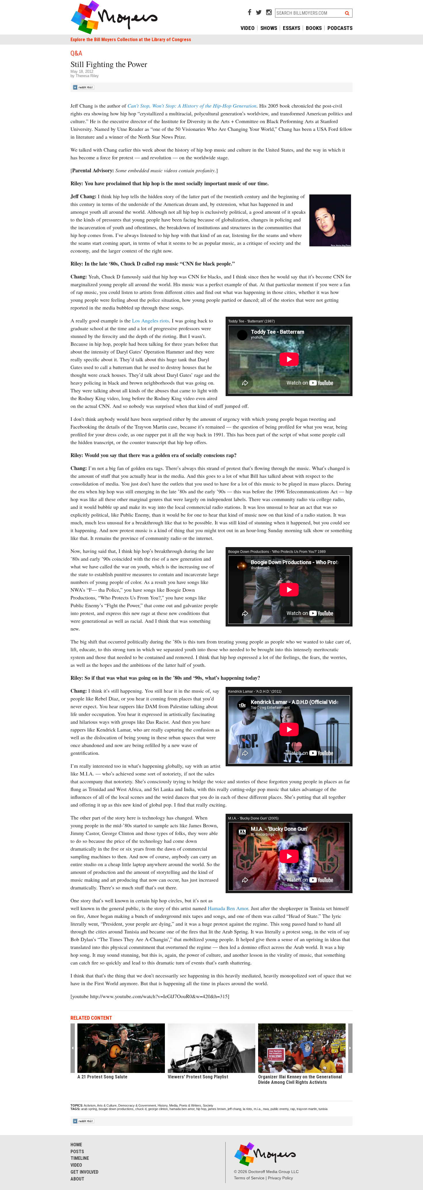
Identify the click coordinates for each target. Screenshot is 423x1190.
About (77, 1179)
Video (248, 28)
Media (173, 1105)
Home (76, 1144)
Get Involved (84, 1172)
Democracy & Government (137, 1105)
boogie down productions (116, 1109)
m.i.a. (257, 1109)
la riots (247, 1109)
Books (314, 28)
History (162, 1105)
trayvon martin (307, 1109)
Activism (90, 1105)
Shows (268, 28)
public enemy (279, 1109)
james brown (217, 1109)
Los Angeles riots (150, 320)
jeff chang (234, 1109)
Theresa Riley (87, 76)
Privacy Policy (280, 1178)
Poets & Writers (190, 1105)
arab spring (89, 1109)
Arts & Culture (107, 1105)
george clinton (158, 1109)
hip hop (201, 1109)
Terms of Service (249, 1178)
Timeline (79, 1158)
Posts (77, 1151)
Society (208, 1105)
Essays (291, 28)
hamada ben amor (182, 1109)
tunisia (323, 1109)
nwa (266, 1109)
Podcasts (339, 28)
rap (292, 1109)
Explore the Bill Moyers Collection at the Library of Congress (130, 39)
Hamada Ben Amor (228, 908)
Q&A (76, 53)
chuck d (140, 1109)
